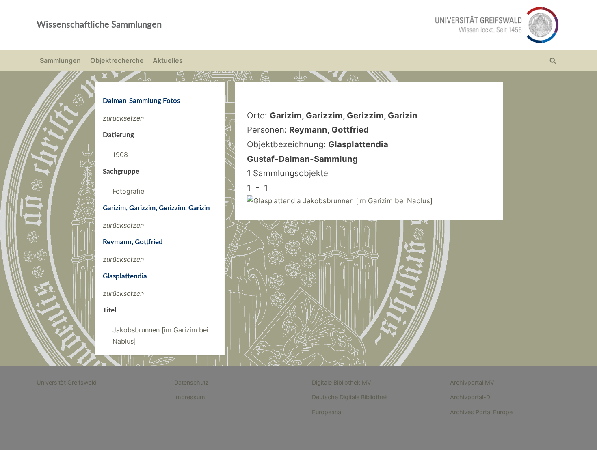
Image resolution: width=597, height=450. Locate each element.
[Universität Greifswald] (414, 25)
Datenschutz (191, 382)
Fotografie (128, 191)
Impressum (189, 397)
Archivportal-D (470, 397)
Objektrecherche (117, 60)
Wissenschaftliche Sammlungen (99, 24)
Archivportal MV (472, 382)
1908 (120, 155)
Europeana (326, 412)
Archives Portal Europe (481, 412)
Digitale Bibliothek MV (341, 382)
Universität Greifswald (67, 382)
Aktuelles (168, 60)
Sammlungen (60, 60)
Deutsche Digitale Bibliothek (350, 397)
